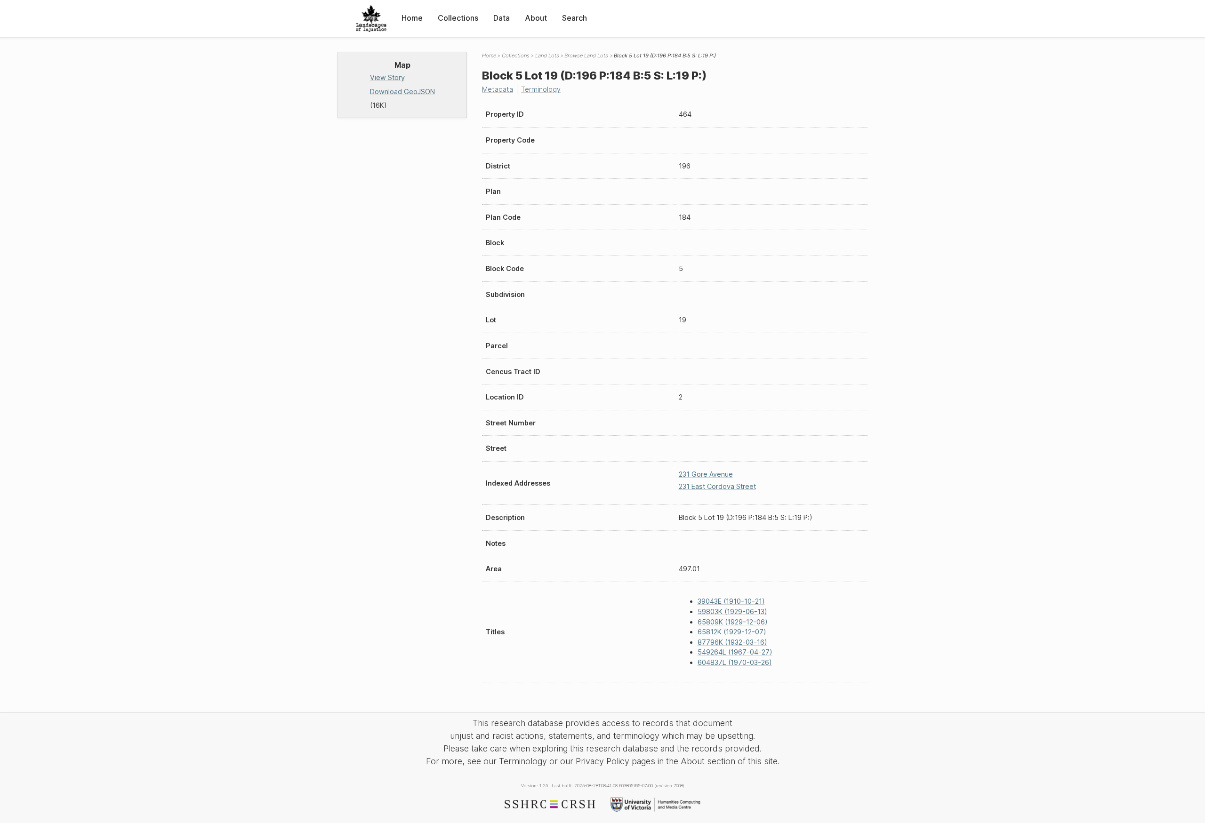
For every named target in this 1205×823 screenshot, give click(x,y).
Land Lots (547, 55)
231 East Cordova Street (717, 486)
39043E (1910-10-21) (731, 601)
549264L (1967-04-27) (735, 652)
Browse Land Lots (586, 55)
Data (501, 18)
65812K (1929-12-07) (732, 632)
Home (412, 18)
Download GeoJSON (402, 92)
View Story (387, 77)
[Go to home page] (371, 18)
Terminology (541, 89)
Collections (458, 18)
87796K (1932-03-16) (732, 642)
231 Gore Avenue (706, 474)
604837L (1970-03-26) (735, 662)
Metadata (497, 89)
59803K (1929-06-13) (732, 611)
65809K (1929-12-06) (733, 622)
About (536, 18)
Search (574, 18)
